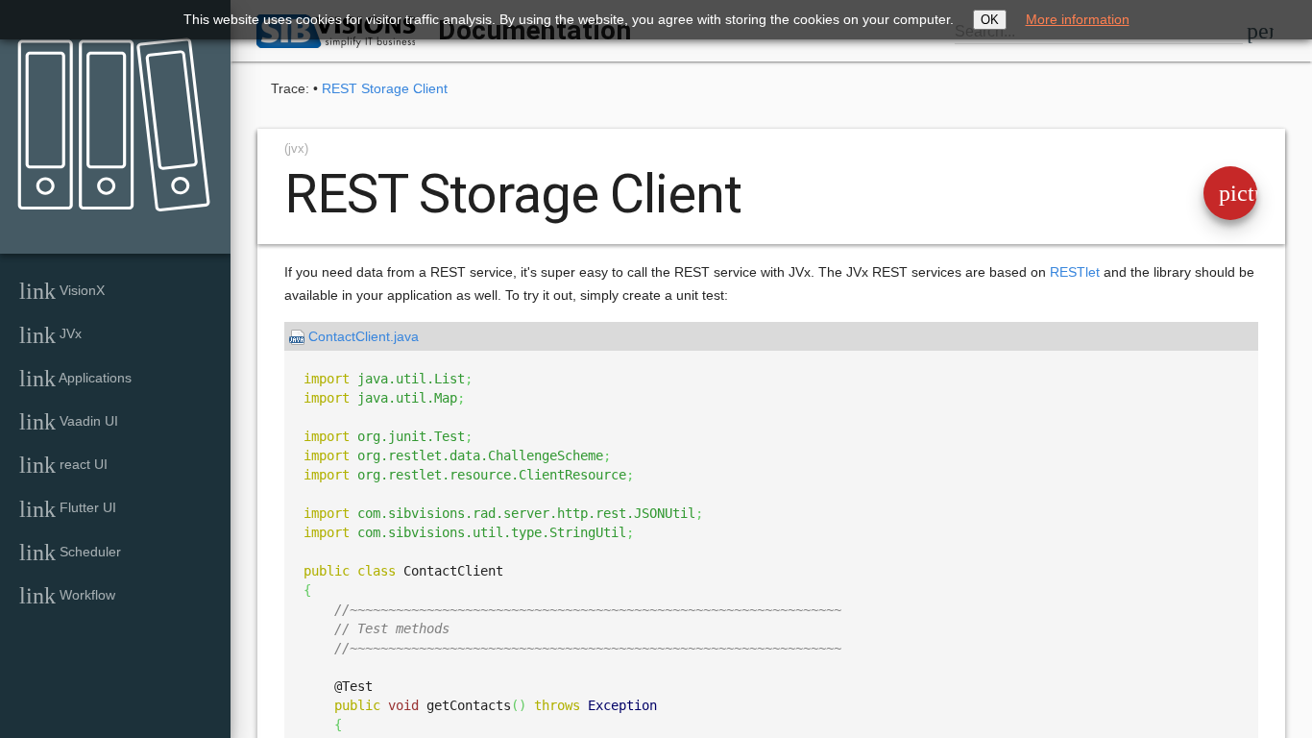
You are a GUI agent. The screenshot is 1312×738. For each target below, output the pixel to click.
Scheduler (70, 552)
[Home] (107, 111)
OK (990, 19)
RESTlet (1075, 272)
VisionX (62, 291)
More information (1078, 19)
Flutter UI (67, 509)
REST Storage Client (385, 88)
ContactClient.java (363, 336)
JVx (50, 335)
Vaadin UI (68, 421)
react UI (63, 465)
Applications (75, 378)
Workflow (67, 595)
